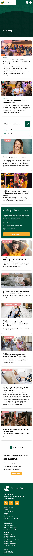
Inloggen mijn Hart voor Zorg (11, 518)
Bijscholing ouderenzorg (10, 536)
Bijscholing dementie (9, 541)
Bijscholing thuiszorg (9, 538)
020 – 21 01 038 (9, 499)
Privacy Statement (8, 553)
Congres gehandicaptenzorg (11, 527)
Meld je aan (16, 234)
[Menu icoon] (30, 2)
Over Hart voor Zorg (8, 517)
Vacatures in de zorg (9, 511)
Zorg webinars (7, 509)
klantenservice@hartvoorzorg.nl (14, 496)
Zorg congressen (8, 524)
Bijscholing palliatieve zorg (10, 543)
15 (20, 447)
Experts (5, 515)
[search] (27, 124)
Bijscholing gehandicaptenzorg (11, 540)
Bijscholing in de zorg (9, 534)
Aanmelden (16, 473)
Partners (6, 513)
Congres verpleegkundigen (10, 529)
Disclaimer (6, 550)
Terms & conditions (8, 551)
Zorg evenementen (8, 508)
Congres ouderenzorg (9, 525)
